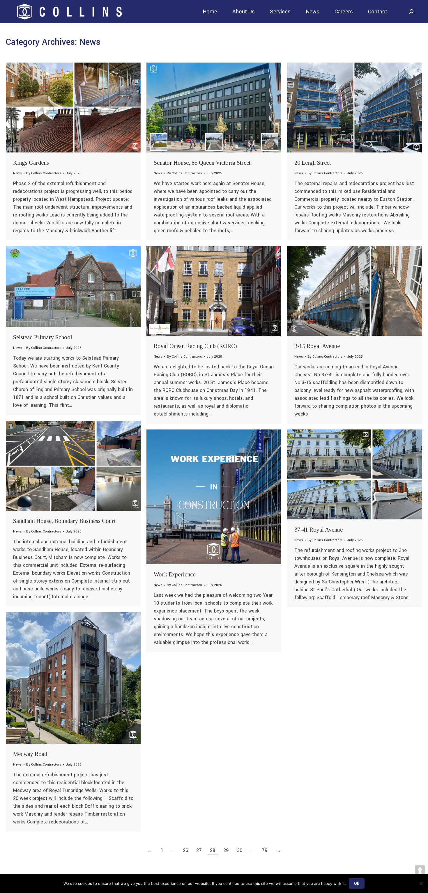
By (43, 173)
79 (265, 850)
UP (420, 870)
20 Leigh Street (312, 162)
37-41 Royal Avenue (318, 529)
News (17, 173)
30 (239, 850)
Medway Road (30, 754)
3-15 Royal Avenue (317, 346)
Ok (356, 883)
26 (185, 850)
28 (212, 850)
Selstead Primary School (42, 337)
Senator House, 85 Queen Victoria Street (202, 162)
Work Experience (174, 574)
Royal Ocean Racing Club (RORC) (195, 346)
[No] (421, 883)
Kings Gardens (31, 162)
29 (226, 850)
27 (199, 850)
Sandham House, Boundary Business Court (64, 521)
